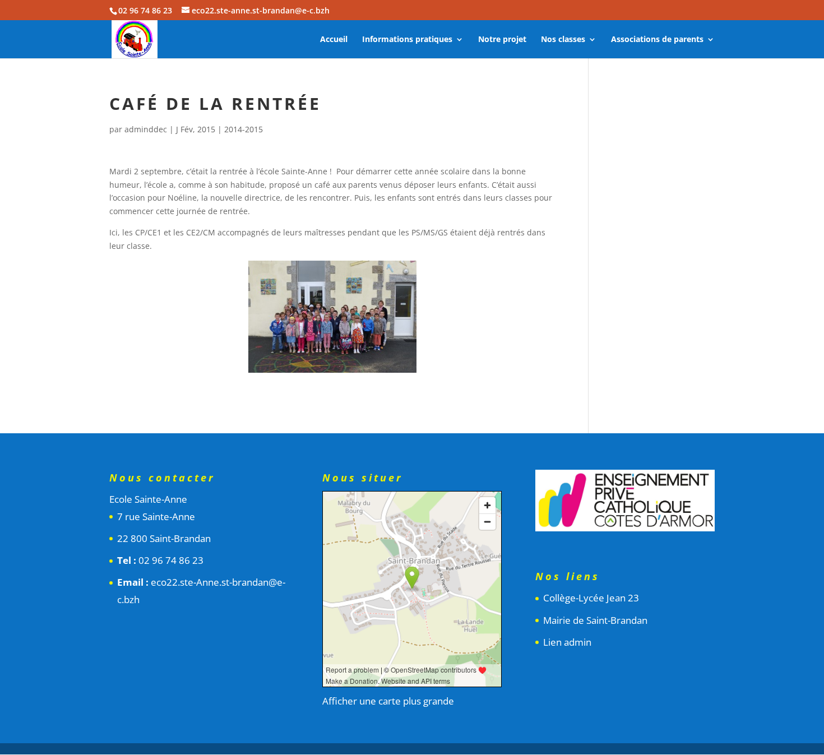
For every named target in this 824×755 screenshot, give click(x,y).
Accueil (334, 39)
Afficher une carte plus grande (388, 700)
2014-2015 (243, 129)
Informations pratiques (407, 39)
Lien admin (567, 642)
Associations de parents (657, 39)
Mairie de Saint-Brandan (595, 620)
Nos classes (563, 39)
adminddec (145, 129)
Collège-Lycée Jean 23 (591, 597)
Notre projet (502, 39)
